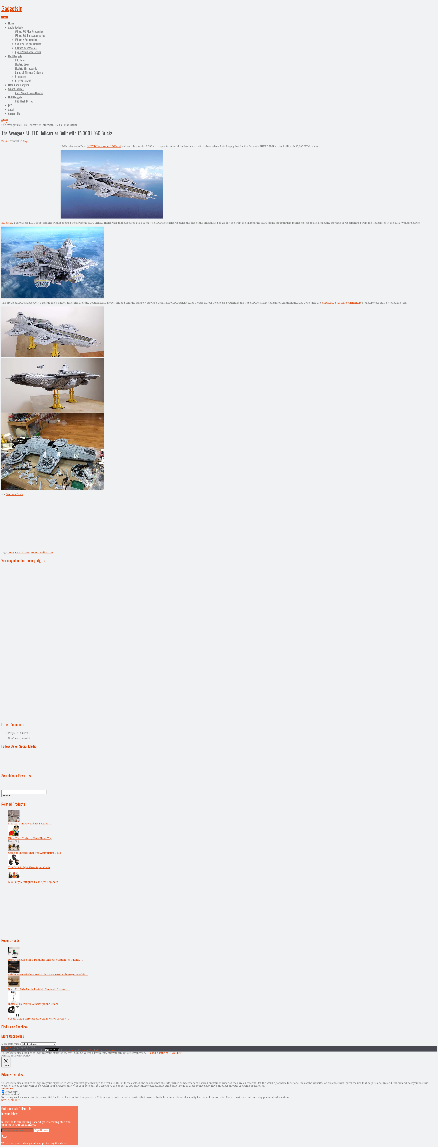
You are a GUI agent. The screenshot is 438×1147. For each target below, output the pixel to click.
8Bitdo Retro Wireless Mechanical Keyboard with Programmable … (48, 974)
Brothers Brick (14, 494)
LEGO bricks (22, 552)
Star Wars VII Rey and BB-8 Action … (30, 823)
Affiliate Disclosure (106, 1050)
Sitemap (6, 1050)
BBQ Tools (20, 60)
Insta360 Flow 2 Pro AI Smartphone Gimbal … (35, 1004)
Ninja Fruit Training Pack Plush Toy (29, 838)
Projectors (20, 77)
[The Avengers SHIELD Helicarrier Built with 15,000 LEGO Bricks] (112, 217)
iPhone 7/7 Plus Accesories (29, 31)
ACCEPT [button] (177, 1053)
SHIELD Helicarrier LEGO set (104, 146)
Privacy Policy (69, 1050)
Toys (4, 122)
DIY (10, 105)
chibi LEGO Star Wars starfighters (341, 302)
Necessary (11, 1091)
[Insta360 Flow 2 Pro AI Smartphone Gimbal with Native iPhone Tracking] (14, 1001)
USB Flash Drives (24, 101)
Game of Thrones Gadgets (29, 73)
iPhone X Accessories (26, 40)
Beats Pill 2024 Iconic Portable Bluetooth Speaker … (39, 989)
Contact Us (14, 114)
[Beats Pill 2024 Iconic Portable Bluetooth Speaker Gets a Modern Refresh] (14, 986)
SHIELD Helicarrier (42, 552)
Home (11, 23)
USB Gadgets (15, 97)
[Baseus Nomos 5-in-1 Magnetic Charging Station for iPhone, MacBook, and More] (14, 957)
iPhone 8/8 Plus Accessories (30, 36)
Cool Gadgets (15, 56)
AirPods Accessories (26, 48)
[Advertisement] (30, 169)
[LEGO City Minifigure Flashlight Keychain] (14, 879)
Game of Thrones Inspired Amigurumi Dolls (34, 852)
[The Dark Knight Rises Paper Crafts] (14, 864)
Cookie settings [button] (159, 1053)
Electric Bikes (22, 64)
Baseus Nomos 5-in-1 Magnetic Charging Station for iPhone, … (45, 959)
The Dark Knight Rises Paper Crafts (29, 867)
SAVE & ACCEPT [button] (10, 1100)
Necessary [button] (7, 1088)
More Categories (11, 1044)
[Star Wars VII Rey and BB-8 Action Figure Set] (14, 820)
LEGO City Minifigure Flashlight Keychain (33, 882)
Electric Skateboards (26, 68)
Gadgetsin (11, 8)
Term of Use (86, 1050)
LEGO (11, 552)
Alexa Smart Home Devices (29, 93)
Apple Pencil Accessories (28, 52)
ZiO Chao (6, 222)
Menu (4, 17)
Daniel (5, 141)
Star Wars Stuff (23, 81)
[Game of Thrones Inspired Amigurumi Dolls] (14, 850)
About (11, 109)
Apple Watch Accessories (28, 44)
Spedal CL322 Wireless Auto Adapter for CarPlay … (38, 1018)
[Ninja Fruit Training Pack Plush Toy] (14, 835)
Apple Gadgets (15, 27)
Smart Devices (16, 89)
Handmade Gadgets (18, 85)
